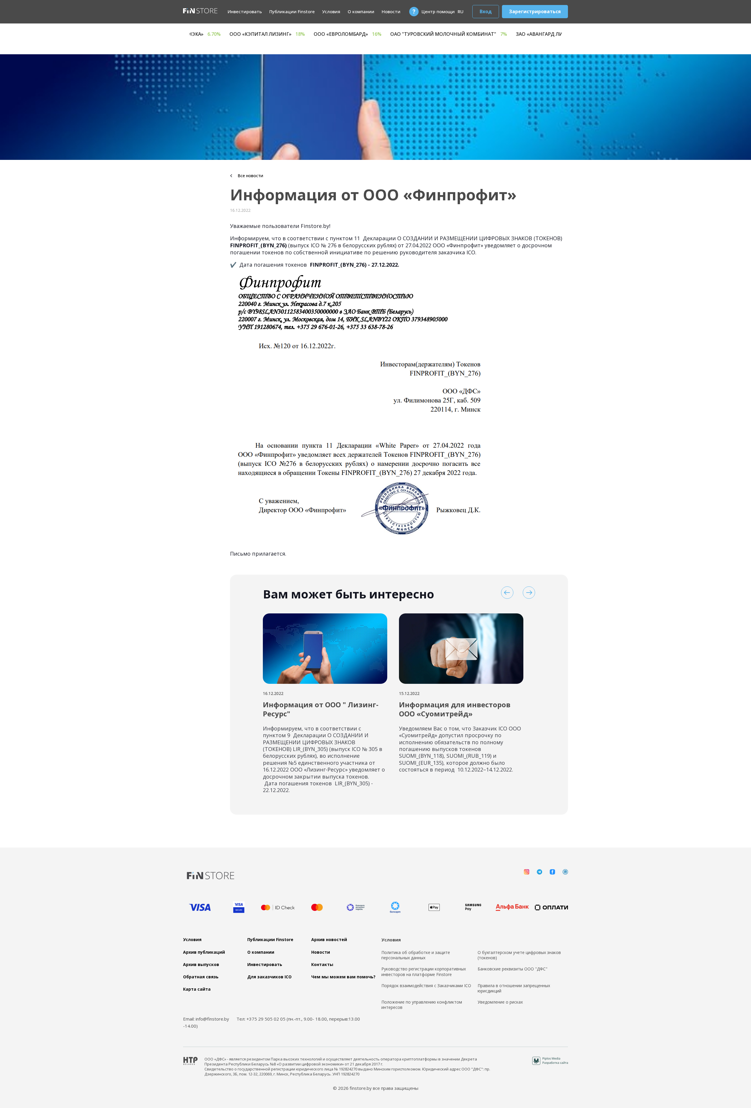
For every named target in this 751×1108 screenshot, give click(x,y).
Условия (331, 11)
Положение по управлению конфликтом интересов (421, 1004)
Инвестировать (245, 11)
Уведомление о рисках (500, 1002)
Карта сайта (197, 989)
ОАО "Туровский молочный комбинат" (544, 34)
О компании (361, 11)
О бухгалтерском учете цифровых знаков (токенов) (519, 955)
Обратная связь (201, 977)
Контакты (322, 964)
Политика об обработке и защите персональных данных (415, 955)
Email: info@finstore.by (206, 1019)
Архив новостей (329, 939)
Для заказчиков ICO (269, 977)
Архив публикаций (204, 952)
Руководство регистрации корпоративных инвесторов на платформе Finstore (423, 971)
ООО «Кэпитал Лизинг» (363, 34)
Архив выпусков (201, 964)
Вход (486, 11)
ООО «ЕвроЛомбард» (444, 34)
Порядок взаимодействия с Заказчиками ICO (426, 985)
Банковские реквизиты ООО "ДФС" (512, 969)
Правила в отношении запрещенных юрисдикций (514, 988)
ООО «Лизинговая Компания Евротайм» (197, 34)
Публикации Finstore (292, 11)
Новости (391, 11)
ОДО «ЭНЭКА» (291, 34)
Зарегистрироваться (535, 11)
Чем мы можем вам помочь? (343, 977)
